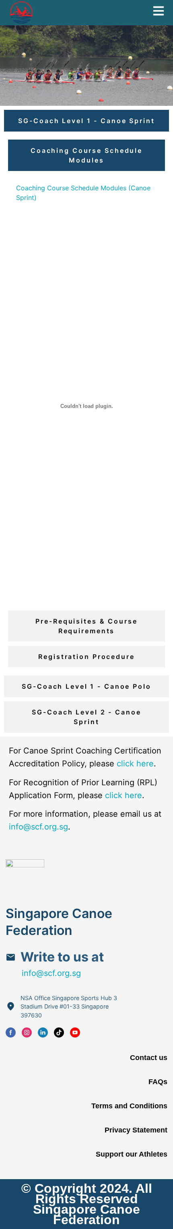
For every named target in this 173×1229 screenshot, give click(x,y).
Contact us (148, 1058)
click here (135, 763)
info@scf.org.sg (38, 827)
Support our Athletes (131, 1154)
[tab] (86, 121)
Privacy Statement (136, 1130)
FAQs (157, 1082)
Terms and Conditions (129, 1106)
